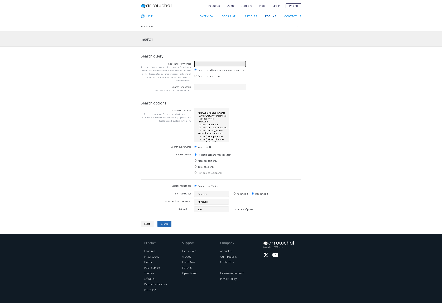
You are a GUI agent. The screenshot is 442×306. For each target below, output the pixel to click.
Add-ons (247, 6)
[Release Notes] (211, 118)
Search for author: (181, 86)
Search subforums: (181, 146)
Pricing (293, 6)
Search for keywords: (179, 63)
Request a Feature (155, 284)
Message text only (207, 160)
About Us (226, 251)
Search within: (183, 154)
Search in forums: (181, 110)
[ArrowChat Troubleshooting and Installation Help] (211, 127)
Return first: (185, 209)
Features (214, 6)
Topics (214, 186)
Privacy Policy (228, 279)
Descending (261, 193)
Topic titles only (205, 166)
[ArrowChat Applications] (211, 136)
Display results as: (181, 185)
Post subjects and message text (214, 154)
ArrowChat (158, 5)
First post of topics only (209, 172)
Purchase (150, 290)
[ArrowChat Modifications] (211, 139)
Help (262, 6)
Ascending (242, 193)
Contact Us (227, 262)
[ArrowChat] (211, 121)
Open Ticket (189, 273)
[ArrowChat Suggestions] (211, 130)
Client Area (188, 262)
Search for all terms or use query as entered (220, 69)
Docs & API (189, 251)
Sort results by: (183, 193)
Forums (187, 268)
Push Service (152, 268)
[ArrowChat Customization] (211, 133)
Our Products (228, 257)
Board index (147, 26)
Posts (200, 186)
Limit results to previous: (178, 201)
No (210, 147)
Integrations (151, 257)
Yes (199, 147)
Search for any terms (208, 76)
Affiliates (149, 279)
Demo (231, 6)
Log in (276, 6)
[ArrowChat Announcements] (211, 112)
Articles (186, 257)
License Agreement (232, 273)
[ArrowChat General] (211, 124)
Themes (149, 273)
